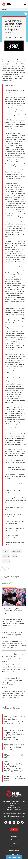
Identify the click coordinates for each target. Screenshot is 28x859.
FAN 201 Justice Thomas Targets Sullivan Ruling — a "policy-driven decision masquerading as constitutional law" (14, 734)
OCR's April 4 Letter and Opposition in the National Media (14, 778)
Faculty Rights (6, 556)
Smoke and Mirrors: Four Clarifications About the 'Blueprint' (14, 747)
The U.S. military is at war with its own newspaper (12, 633)
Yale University (6, 561)
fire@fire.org (9, 809)
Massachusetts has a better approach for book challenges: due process (13, 656)
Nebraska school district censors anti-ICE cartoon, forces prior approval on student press (12, 681)
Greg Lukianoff (9, 37)
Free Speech (6, 551)
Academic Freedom (16, 551)
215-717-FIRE (18, 809)
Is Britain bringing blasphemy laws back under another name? (13, 610)
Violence (15, 556)
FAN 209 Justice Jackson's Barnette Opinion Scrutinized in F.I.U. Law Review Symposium (14, 719)
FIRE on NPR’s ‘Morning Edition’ (13, 756)
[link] (7, 4)
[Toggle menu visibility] (25, 4)
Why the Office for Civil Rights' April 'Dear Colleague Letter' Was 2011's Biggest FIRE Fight (13, 767)
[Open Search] (21, 4)
